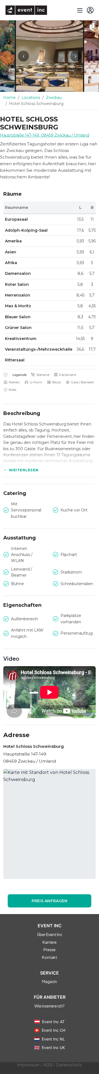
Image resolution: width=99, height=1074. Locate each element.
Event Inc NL (53, 1039)
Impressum (28, 1064)
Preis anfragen (50, 900)
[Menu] (79, 10)
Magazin (49, 981)
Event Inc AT (53, 1021)
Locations (30, 97)
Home (9, 97)
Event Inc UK (53, 1047)
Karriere (50, 942)
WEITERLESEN (23, 470)
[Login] (90, 10)
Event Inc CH (53, 1030)
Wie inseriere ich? (49, 1005)
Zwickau (54, 97)
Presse (49, 949)
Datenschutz (69, 1064)
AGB (47, 1064)
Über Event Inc (49, 934)
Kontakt (49, 957)
